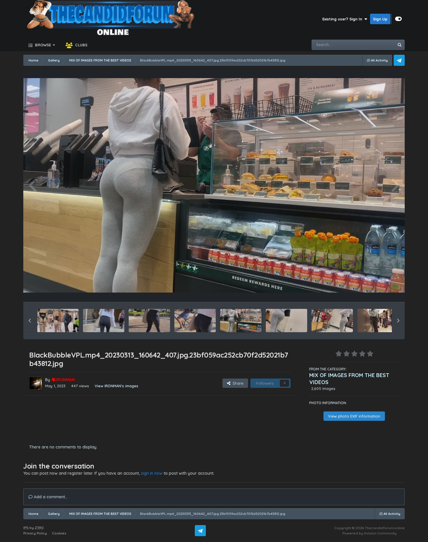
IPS (26, 527)
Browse (42, 45)
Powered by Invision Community (369, 533)
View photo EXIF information (354, 416)
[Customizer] (398, 19)
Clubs (80, 45)
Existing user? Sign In (343, 19)
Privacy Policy (35, 533)
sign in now (151, 473)
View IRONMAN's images (116, 385)
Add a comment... (50, 496)
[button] (29, 320)
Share (236, 383)
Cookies (59, 533)
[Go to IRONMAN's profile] (35, 383)
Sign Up (380, 19)
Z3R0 (39, 527)
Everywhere (376, 45)
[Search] (399, 45)
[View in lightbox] (214, 185)
